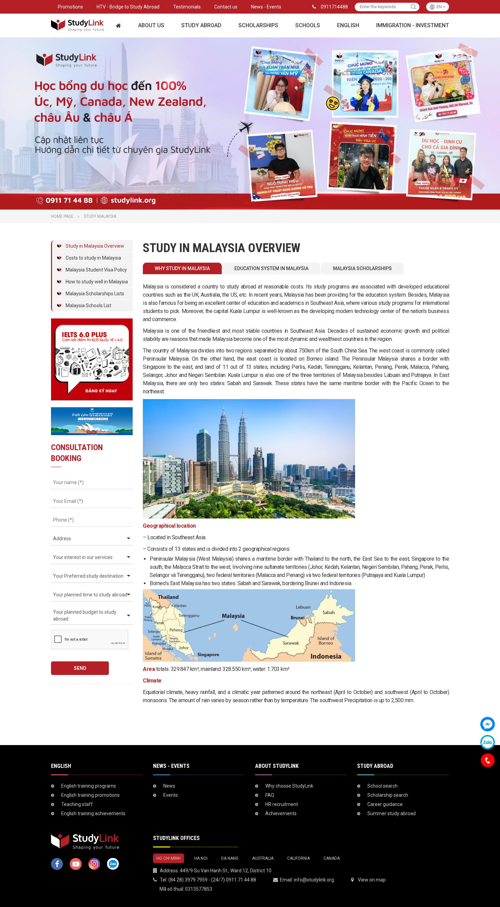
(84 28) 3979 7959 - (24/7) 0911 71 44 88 (212, 880)
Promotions (70, 7)
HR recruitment (281, 804)
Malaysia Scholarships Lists (95, 293)
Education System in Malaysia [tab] (271, 268)
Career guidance (385, 804)
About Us (151, 25)
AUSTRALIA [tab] (262, 858)
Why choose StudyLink (289, 786)
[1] (413, 7)
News (169, 786)
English (348, 25)
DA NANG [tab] (229, 858)
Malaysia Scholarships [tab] (362, 268)
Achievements (281, 813)
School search (382, 786)
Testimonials (187, 7)
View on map (372, 880)
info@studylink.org (314, 880)
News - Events (266, 7)
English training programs (88, 786)
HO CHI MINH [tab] (168, 858)
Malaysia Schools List (88, 305)
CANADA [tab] (331, 858)
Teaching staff (77, 804)
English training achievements (93, 813)
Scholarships (258, 25)
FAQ (269, 795)
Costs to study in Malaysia (93, 258)
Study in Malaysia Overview (95, 246)
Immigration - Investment (412, 25)
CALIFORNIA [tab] (298, 858)
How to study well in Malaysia (97, 281)
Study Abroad (201, 25)
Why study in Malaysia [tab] (182, 268)
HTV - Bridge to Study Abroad (128, 7)
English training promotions (90, 795)
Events (170, 795)
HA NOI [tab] (200, 858)
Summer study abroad (391, 813)
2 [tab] (253, 202)
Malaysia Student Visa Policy (96, 270)
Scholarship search (387, 795)
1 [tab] (246, 202)
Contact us (225, 7)
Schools (307, 25)
